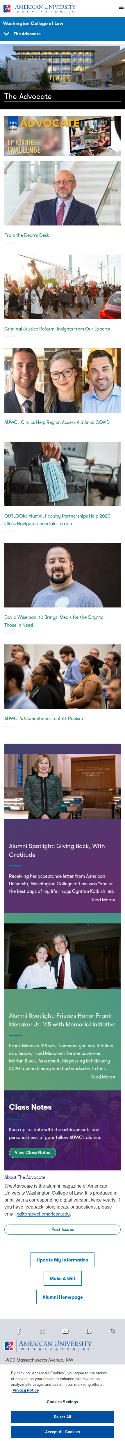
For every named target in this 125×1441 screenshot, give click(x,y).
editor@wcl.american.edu (43, 1214)
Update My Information (62, 1260)
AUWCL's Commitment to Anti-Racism (43, 718)
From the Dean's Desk (26, 235)
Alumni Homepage (62, 1297)
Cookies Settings (62, 1402)
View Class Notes (32, 1152)
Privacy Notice (25, 1390)
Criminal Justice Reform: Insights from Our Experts (57, 329)
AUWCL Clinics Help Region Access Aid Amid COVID (57, 422)
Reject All (62, 1417)
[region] (62, 1402)
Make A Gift (63, 1278)
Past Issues (62, 1229)
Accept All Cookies (62, 1432)
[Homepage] (62, 1345)
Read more (101, 899)
